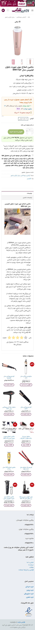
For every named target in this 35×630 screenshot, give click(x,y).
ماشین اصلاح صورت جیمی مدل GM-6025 (9, 437)
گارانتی (32, 118)
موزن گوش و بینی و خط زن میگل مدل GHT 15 (26, 497)
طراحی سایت (21, 622)
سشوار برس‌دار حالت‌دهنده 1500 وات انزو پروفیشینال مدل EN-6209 (26, 437)
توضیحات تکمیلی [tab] (27, 198)
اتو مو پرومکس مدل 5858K (9, 377)
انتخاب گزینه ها (9, 385)
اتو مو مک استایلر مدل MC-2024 (26, 468)
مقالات (31, 567)
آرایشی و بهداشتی (21, 17)
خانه (29, 17)
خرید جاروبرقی (29, 593)
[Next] (3, 41)
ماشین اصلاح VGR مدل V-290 (9, 468)
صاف (2, 116)
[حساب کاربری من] (8, 10)
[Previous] (30, 41)
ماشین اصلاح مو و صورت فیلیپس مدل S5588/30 (9, 497)
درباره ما (31, 565)
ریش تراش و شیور (9, 17)
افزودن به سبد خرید (16, 132)
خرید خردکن (29, 586)
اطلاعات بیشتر (26, 445)
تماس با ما (30, 562)
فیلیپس (29, 179)
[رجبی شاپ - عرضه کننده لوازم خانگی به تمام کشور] (20, 10)
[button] (32, 10)
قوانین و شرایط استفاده (26, 570)
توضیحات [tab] (29, 193)
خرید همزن (30, 597)
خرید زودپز (30, 590)
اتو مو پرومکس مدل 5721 (26, 408)
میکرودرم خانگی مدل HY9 (26, 377)
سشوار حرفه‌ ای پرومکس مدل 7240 (9, 408)
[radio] (23, 118)
